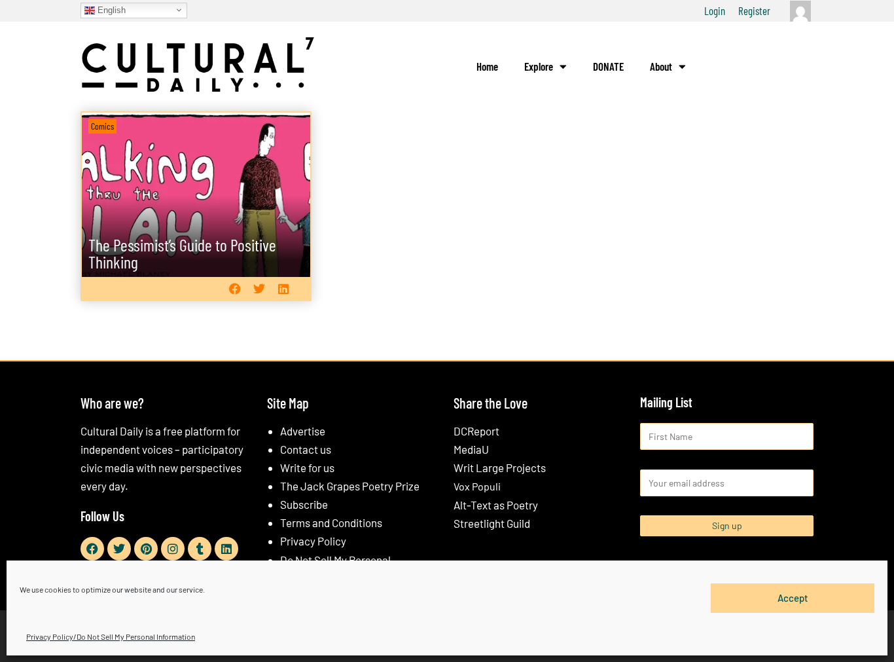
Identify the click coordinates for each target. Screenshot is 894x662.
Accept (793, 598)
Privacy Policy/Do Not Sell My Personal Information (110, 636)
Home (487, 66)
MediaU (471, 449)
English (110, 9)
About (661, 66)
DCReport (476, 430)
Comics (102, 126)
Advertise (302, 430)
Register (754, 10)
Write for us (307, 467)
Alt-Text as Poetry (496, 504)
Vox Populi (477, 486)
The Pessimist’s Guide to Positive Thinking (182, 253)
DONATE (608, 66)
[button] (234, 288)
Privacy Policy (313, 540)
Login (714, 10)
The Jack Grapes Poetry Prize (350, 485)
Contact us (305, 449)
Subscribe (304, 504)
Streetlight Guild (492, 523)
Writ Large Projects (500, 467)
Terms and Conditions (331, 522)
